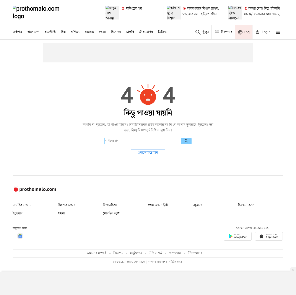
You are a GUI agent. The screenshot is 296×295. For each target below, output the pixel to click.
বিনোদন (116, 32)
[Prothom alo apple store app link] (269, 237)
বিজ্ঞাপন (118, 253)
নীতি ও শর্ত (155, 253)
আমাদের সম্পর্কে (96, 253)
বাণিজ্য (75, 32)
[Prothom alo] (42, 13)
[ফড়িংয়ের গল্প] (112, 13)
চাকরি (130, 32)
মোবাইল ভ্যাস (111, 213)
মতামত (89, 32)
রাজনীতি (50, 32)
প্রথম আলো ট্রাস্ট (158, 205)
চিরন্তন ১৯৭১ (246, 205)
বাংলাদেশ (33, 32)
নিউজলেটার (195, 253)
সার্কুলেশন (136, 253)
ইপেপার (18, 213)
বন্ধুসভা (197, 205)
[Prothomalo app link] (237, 237)
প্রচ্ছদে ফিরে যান (148, 152)
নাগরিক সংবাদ (22, 205)
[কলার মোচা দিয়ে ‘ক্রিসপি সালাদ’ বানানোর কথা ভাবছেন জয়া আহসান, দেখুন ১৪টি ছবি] (235, 13)
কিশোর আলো (66, 205)
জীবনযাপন (146, 32)
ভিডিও (162, 32)
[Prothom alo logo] (34, 190)
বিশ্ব (63, 32)
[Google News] (20, 236)
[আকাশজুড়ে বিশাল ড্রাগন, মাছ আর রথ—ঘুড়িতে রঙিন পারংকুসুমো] (174, 13)
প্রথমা (61, 213)
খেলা (102, 32)
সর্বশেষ (17, 32)
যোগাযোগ (175, 253)
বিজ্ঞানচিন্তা (110, 205)
